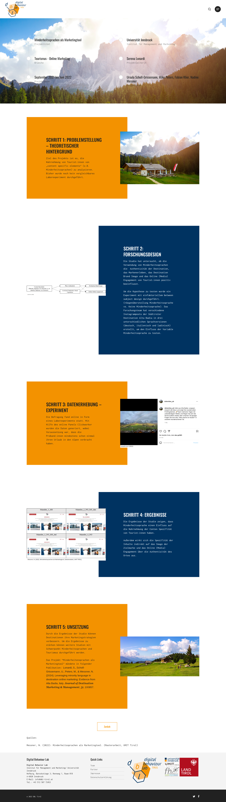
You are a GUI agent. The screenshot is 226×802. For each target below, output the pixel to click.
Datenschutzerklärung (101, 777)
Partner (94, 769)
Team (93, 765)
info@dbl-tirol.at (44, 779)
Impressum (95, 773)
